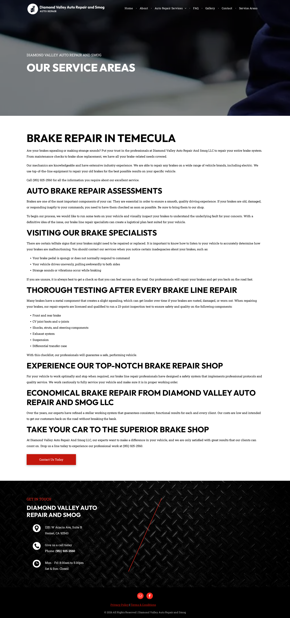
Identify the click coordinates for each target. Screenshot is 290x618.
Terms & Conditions (143, 605)
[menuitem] (129, 8)
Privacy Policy (119, 605)
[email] (140, 596)
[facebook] (149, 596)
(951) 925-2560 (65, 551)
